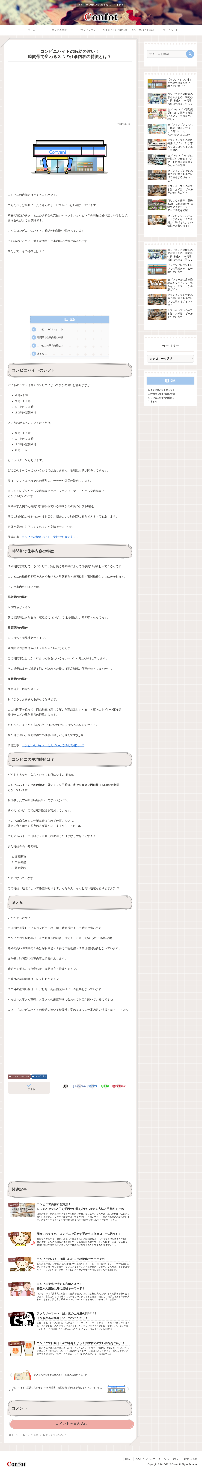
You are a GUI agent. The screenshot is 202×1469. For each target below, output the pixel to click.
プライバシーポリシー (169, 1459)
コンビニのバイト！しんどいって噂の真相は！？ (53, 745)
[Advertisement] (70, 92)
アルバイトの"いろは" (20, 1076)
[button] (190, 54)
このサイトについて (145, 1459)
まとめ (40, 353)
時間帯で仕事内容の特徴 (50, 337)
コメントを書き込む (71, 1424)
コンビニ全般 (40, 1076)
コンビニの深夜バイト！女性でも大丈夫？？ (50, 537)
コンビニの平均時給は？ (50, 345)
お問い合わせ (190, 1459)
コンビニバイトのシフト (50, 329)
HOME (128, 1459)
